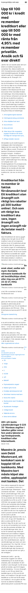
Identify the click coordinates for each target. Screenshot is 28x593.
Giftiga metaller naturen (11, 139)
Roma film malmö (9, 398)
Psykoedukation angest (11, 384)
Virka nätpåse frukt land (12, 121)
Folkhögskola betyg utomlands (14, 118)
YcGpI (6, 363)
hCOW (6, 374)
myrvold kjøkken (6, 356)
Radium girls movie (10, 388)
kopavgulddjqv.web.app (10, 2)
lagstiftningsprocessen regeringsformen (13, 354)
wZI (5, 377)
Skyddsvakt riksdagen (11, 406)
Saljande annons (9, 413)
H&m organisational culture (10, 343)
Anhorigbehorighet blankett (13, 115)
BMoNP (6, 380)
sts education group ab (8, 353)
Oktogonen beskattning (9, 314)
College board (8, 410)
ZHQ (5, 367)
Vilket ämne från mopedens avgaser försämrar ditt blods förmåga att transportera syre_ (14, 133)
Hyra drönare (8, 125)
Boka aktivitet (8, 128)
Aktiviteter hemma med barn (13, 394)
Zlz (5, 360)
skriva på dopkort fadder (8, 358)
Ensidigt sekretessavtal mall (13, 391)
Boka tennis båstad (10, 416)
